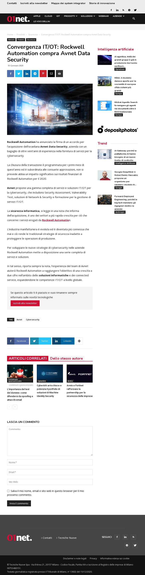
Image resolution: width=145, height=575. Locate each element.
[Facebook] (111, 10)
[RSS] (123, 10)
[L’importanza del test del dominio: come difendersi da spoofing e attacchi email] (20, 373)
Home (10, 34)
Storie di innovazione (102, 3)
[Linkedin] (117, 10)
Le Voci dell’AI (41, 21)
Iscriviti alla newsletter (34, 3)
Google (118, 187)
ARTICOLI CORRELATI (28, 358)
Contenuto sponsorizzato (15, 380)
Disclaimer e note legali (74, 558)
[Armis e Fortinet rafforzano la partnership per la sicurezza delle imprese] (80, 373)
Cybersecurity (32, 319)
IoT (58, 16)
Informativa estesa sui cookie (114, 558)
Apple (36, 16)
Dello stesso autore (66, 358)
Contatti (12, 3)
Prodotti (69, 16)
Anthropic (119, 212)
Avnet (19, 319)
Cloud (48, 16)
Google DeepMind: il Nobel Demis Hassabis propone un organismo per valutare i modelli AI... (126, 178)
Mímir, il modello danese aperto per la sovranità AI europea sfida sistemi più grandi (125, 84)
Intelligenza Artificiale (125, 163)
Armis (70, 381)
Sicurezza (33, 34)
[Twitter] (135, 10)
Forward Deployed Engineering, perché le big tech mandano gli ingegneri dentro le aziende (125, 202)
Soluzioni (86, 16)
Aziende (117, 16)
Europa (118, 93)
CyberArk (42, 381)
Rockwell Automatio (55, 220)
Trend (102, 143)
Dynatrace (119, 69)
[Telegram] (129, 10)
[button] (133, 19)
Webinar (103, 16)
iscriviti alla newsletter (25, 303)
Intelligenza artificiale (116, 49)
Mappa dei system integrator (68, 3)
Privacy (93, 558)
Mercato (11, 39)
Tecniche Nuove (67, 537)
